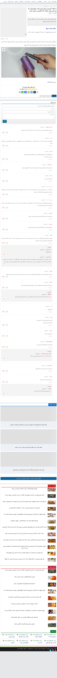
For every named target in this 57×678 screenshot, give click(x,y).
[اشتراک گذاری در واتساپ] (22, 92)
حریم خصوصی (30, 648)
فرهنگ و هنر (38, 637)
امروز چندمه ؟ (52, 637)
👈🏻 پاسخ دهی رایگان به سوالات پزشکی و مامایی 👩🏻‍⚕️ (28, 478)
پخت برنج (49, 96)
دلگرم (12, 643)
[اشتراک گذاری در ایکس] (34, 92)
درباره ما (52, 648)
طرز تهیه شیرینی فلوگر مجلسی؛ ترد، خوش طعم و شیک (24, 617)
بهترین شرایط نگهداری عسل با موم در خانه (24, 577)
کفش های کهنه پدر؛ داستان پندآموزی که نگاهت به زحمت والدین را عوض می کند (24, 570)
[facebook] (53, 650)
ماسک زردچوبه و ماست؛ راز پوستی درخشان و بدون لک (24, 604)
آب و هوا (25, 648)
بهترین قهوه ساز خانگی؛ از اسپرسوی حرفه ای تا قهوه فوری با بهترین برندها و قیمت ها (24, 590)
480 (3, 39)
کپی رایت (36, 648)
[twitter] (50, 650)
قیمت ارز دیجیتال (23, 637)
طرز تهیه (44, 96)
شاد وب (40, 643)
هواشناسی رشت (24, 643)
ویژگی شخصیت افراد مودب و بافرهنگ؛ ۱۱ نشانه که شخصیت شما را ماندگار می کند (24, 610)
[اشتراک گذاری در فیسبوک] (25, 92)
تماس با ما (48, 648)
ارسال (5, 121)
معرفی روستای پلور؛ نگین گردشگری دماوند (24, 624)
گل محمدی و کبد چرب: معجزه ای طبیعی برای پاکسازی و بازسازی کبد (24, 597)
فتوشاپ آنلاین (20, 648)
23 (7, 39)
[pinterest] (55, 650)
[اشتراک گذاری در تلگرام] (31, 92)
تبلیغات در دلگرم (42, 648)
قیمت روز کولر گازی (51, 643)
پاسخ (50, 132)
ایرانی (41, 96)
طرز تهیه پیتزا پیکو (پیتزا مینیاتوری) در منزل (24, 583)
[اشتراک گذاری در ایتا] (28, 92)
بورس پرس (11, 637)
